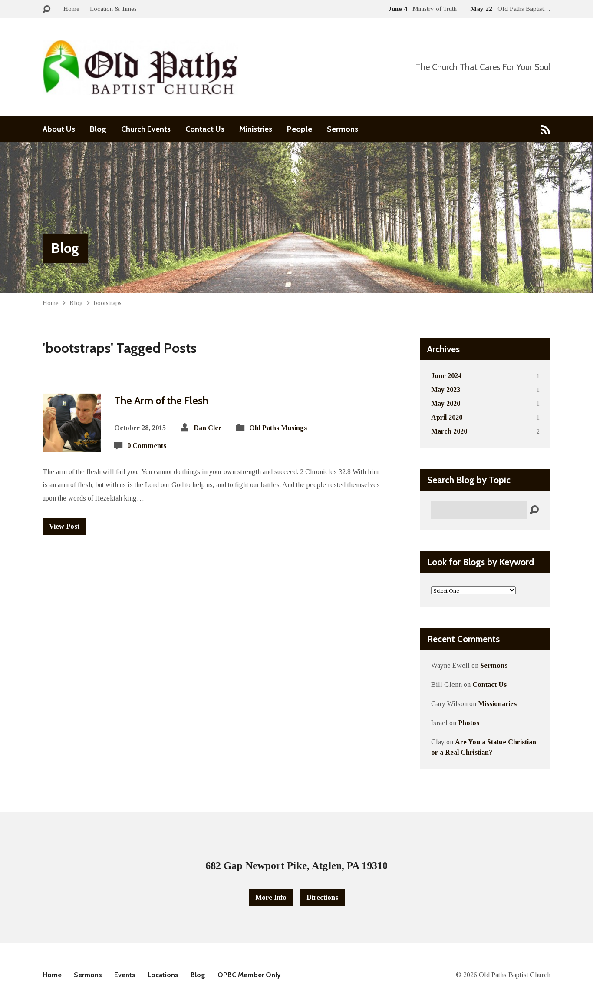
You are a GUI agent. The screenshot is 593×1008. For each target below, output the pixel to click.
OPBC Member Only (249, 975)
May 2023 (445, 389)
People (299, 129)
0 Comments (146, 445)
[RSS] (545, 129)
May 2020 (445, 403)
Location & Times (113, 8)
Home (71, 8)
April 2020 (446, 417)
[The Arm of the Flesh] (72, 445)
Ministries (255, 129)
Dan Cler (207, 427)
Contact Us (204, 129)
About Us (59, 129)
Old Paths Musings (278, 427)
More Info (271, 897)
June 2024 (446, 375)
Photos (468, 722)
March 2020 (449, 431)
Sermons (342, 129)
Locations (163, 975)
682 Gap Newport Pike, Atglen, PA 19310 (296, 865)
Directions (322, 897)
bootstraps (108, 302)
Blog (98, 129)
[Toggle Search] (46, 9)
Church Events (146, 129)
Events (124, 975)
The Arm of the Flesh (161, 400)
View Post (64, 526)
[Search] (534, 510)
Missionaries (497, 703)
